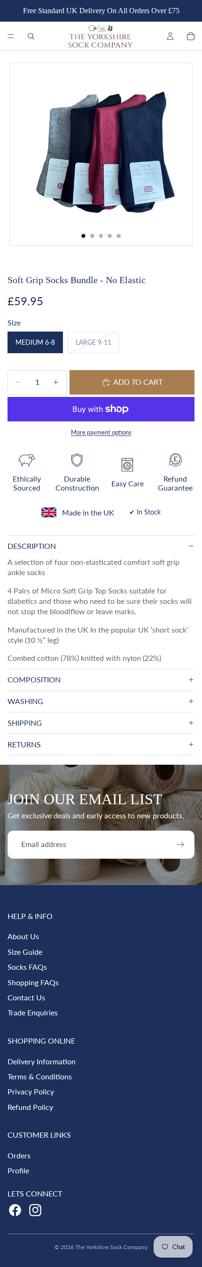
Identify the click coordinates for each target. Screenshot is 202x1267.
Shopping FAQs (33, 982)
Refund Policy (30, 1106)
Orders (19, 1155)
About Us (23, 936)
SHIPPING (25, 722)
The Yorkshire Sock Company (111, 1247)
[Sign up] (180, 845)
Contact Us (26, 997)
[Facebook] (15, 1210)
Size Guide (25, 951)
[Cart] (190, 36)
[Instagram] (35, 1210)
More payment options (101, 432)
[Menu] (11, 36)
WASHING (25, 701)
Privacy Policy (31, 1091)
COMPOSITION (34, 679)
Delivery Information (42, 1061)
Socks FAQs (27, 966)
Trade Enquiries (33, 1012)
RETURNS (24, 744)
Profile (18, 1170)
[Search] (31, 36)
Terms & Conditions (40, 1076)
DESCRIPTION (32, 545)
